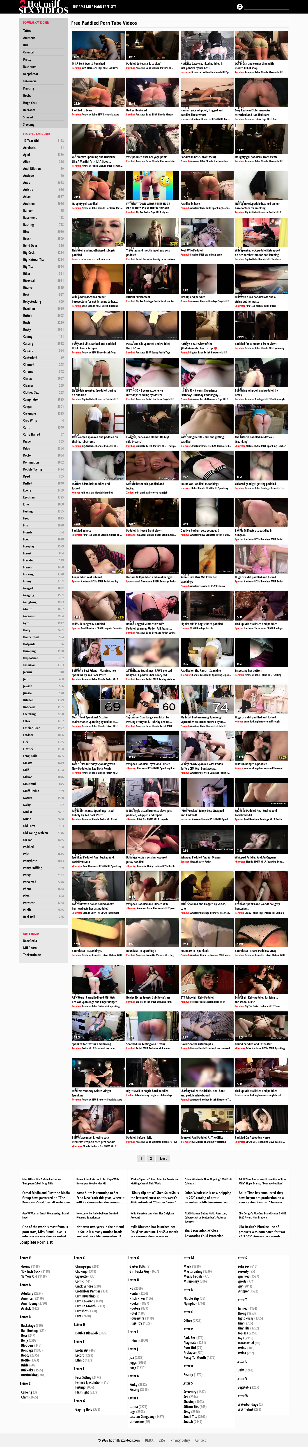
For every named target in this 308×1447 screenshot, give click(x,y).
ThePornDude (32, 954)
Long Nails (43, 756)
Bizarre (43, 287)
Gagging (43, 595)
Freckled (43, 560)
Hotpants (43, 644)
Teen (222, 1002)
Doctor (43, 455)
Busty (43, 329)
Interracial (30, 81)
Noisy (43, 805)
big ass (165, 212)
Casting (43, 343)
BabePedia (30, 940)
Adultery (27, 1293)
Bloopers (27, 1345)
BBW (84, 68)
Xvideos (76, 259)
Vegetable (244, 1387)
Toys (100, 68)
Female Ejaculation (88, 1382)
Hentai (133, 1293)
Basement (43, 217)
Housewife (136, 1318)
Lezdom (43, 735)
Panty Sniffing (43, 867)
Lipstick (43, 749)
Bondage (228, 119)
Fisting (80, 1387)
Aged (43, 154)
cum (89, 259)
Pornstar (43, 902)
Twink (242, 1347)
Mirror (43, 777)
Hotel (133, 1313)
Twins (242, 1352)
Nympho (189, 1303)
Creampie (43, 413)
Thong (242, 1313)
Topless (243, 1333)
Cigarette (81, 1276)
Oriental (28, 52)
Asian (43, 196)
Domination (43, 462)
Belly (24, 1340)
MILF (105, 68)
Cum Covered (84, 1301)
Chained (43, 364)
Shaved (28, 117)
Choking (81, 1271)
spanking (217, 208)
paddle (219, 254)
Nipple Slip (191, 1298)
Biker (43, 273)
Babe (148, 68)
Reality (156, 259)
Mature (164, 68)
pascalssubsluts (169, 259)
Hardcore (92, 68)
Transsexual (246, 1343)
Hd (131, 1288)
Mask (187, 1266)
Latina (172, 633)
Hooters (134, 1308)
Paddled (43, 847)
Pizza (43, 895)
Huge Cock (30, 102)
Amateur (29, 37)
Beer (24, 1335)
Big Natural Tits (43, 259)
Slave (271, 1142)
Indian (133, 1340)
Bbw (43, 231)
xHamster (186, 72)
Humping (43, 651)
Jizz (131, 1357)
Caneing (26, 1392)
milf (98, 259)
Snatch (188, 1421)
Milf (43, 770)
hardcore (263, 721)
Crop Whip (43, 420)
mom (112, 1048)
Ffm (43, 525)
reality (114, 581)
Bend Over (43, 245)
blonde (226, 208)
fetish (159, 1095)
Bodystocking (43, 301)
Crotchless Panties (87, 1291)
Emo (43, 504)
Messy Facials (193, 1276)
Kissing (134, 1389)
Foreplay (43, 546)
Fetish (258, 119)
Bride (24, 1365)
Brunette (196, 72)
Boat (43, 294)
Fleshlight (82, 1392)
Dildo (43, 448)
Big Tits (43, 266)
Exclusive (113, 68)
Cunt (43, 427)
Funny (43, 581)
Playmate (190, 1342)
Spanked (244, 1276)
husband (276, 259)
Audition (43, 203)
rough (281, 399)
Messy (43, 763)
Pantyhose (43, 861)
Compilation (43, 399)
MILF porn (30, 947)
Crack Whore (84, 1286)
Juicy (132, 1367)
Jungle (43, 693)
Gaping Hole (83, 1409)
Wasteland (220, 1142)
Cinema (43, 371)
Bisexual (43, 280)
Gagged (43, 588)
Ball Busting (29, 1330)
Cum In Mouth (85, 1306)
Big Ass (139, 212)
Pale (43, 854)
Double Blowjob (86, 1333)
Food (43, 539)
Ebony (43, 490)
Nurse (43, 819)
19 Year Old (43, 140)
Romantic (118, 166)
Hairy (43, 630)
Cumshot (214, 773)
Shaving (189, 1401)
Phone (43, 888)
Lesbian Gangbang (141, 1416)
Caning (43, 336)
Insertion (43, 665)
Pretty (27, 59)
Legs (132, 1411)
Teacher (281, 446)
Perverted (43, 881)
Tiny (241, 1323)
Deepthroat (30, 74)
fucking (254, 721)
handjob (108, 492)
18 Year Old (29, 1276)
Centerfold (43, 357)
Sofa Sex (243, 1266)
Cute (78, 1315)
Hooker (134, 1303)
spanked (229, 955)
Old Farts (43, 826)
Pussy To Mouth (195, 1357)
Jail (43, 679)
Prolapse (189, 1352)
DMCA (149, 1440)
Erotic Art (81, 1350)
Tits (144, 819)
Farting (43, 511)
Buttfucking (29, 1375)
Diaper (43, 441)
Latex (43, 721)
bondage (167, 1095)
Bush (43, 322)
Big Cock (43, 252)
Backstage (28, 1325)
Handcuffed (43, 637)
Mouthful (43, 784)
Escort (79, 1355)
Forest (43, 553)
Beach (43, 238)
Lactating (43, 714)
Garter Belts (137, 1266)
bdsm (83, 259)
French (43, 567)
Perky (43, 874)
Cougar (43, 406)
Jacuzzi (43, 672)
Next (163, 1158)
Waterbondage (248, 1404)
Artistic (43, 189)
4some (25, 1266)
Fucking (43, 574)
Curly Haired (43, 434)
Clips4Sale (228, 675)
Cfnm (24, 1397)
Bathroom (30, 66)
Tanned (243, 1308)
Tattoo (27, 30)
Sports (242, 1281)
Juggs (133, 1362)
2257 (162, 1440)
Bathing (43, 224)
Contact (200, 1440)
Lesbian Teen (43, 728)
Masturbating (193, 1271)
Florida (43, 532)
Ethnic (79, 1360)
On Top (43, 840)
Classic (43, 378)
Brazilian (43, 308)
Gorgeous (43, 616)
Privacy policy (180, 1440)
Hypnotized (43, 658)
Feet (43, 518)
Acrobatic (43, 147)
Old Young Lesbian (43, 833)
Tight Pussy (245, 1318)
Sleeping (28, 124)
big (172, 955)
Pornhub (76, 68)
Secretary (190, 1391)
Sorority (243, 1271)
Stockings (105, 535)
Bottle (25, 1360)
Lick (43, 742)
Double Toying (43, 469)
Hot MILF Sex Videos (44, 7)
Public (43, 909)
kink (115, 819)
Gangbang (43, 602)
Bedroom (29, 110)
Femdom (215, 72)
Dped (43, 476)
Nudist (43, 812)
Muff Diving (43, 791)
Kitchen (43, 700)
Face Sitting (83, 1377)
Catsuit (43, 350)
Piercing (28, 88)
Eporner (239, 539)
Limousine (136, 1421)
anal (88, 492)
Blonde (155, 68)
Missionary (191, 1281)
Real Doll (43, 916)
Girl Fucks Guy (139, 1271)
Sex (186, 1396)
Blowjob (204, 773)
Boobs (27, 95)
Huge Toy (135, 1323)
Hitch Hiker (137, 1298)
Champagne (83, 1266)
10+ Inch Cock (30, 1271)
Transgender (174, 446)
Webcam (171, 679)
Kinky (133, 1384)
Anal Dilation (43, 168)
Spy (240, 1286)
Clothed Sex (43, 392)
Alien (43, 161)
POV (213, 586)
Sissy (187, 1411)
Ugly (241, 1370)
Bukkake (27, 1370)
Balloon (43, 210)
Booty (25, 1355)
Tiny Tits (243, 1328)
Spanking (231, 72)
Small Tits (190, 1416)
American (27, 1298)
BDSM (214, 119)
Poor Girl (190, 1347)
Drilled (43, 483)
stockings (254, 768)
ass (93, 259)
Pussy (273, 306)
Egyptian (43, 497)
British (43, 315)
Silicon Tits (191, 1406)
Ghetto (43, 609)
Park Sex (189, 1337)
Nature (43, 798)
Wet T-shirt (245, 1409)
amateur (105, 259)
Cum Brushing (84, 1296)
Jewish (43, 686)
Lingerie (107, 628)
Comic (79, 1281)
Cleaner (43, 385)
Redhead (174, 866)
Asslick (26, 1308)
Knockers (43, 707)
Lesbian (206, 72)
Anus (43, 182)
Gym (43, 623)
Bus (25, 45)
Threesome (146, 581)
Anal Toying (29, 1303)
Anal (275, 119)
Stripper (243, 1291)
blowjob (99, 492)
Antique (43, 175)
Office (188, 1320)
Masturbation (197, 861)
